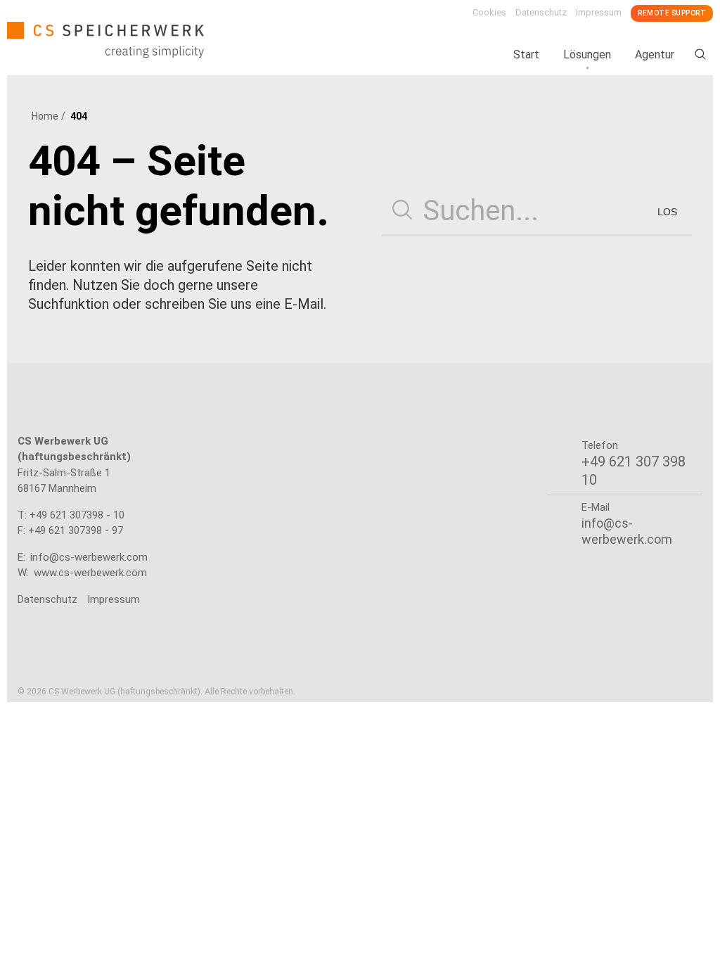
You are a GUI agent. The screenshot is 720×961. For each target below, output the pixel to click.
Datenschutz (541, 12)
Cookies (489, 12)
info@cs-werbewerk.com (89, 557)
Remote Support (672, 13)
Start (526, 54)
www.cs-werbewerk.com (90, 572)
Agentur (654, 54)
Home (45, 116)
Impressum (599, 12)
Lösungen (587, 54)
